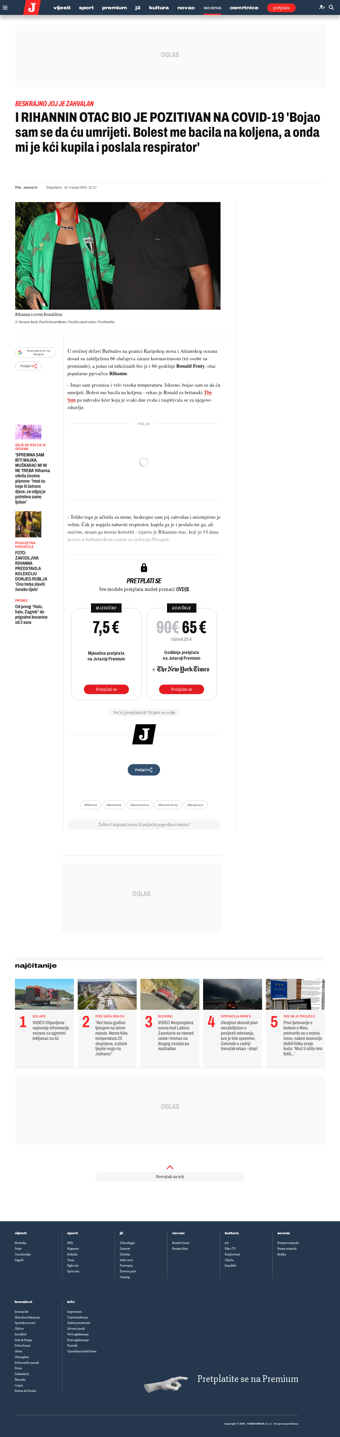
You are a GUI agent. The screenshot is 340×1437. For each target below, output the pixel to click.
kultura (232, 1233)
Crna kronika (23, 1254)
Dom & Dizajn (23, 1340)
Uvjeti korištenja (77, 1317)
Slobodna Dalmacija (27, 1317)
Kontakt (72, 1346)
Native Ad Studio (25, 1391)
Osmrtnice (244, 7)
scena (283, 1233)
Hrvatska (20, 1243)
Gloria (18, 1351)
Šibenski (20, 1380)
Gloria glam (22, 1357)
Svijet (18, 1249)
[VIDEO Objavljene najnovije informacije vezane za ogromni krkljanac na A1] (44, 995)
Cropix (19, 1385)
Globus (19, 1329)
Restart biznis (180, 1243)
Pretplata (281, 7)
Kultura (159, 7)
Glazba (229, 1260)
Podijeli (25, 366)
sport (72, 1233)
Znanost (125, 1249)
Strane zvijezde (287, 1249)
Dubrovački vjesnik (27, 1363)
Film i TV (230, 1249)
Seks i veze (126, 1260)
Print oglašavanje (78, 1340)
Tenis (70, 1260)
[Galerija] (118, 256)
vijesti (21, 1233)
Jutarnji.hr (30, 187)
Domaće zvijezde (288, 1243)
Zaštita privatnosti (78, 1323)
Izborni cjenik (76, 1329)
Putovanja (126, 1266)
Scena (212, 7)
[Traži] (331, 7)
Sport (86, 7)
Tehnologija (127, 1243)
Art (227, 1243)
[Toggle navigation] (4, 6)
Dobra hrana (22, 1346)
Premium (114, 7)
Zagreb (19, 1260)
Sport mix (73, 1271)
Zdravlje (125, 1254)
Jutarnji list (21, 1312)
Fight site (73, 1266)
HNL (70, 1243)
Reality (281, 1254)
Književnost (232, 1254)
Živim (18, 1368)
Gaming (125, 1277)
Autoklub (21, 1334)
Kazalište (230, 1266)
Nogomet (73, 1249)
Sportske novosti (25, 1323)
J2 (137, 7)
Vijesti (62, 7)
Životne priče (128, 1271)
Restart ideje (180, 1249)
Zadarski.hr (22, 1374)
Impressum (74, 1312)
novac (178, 1233)
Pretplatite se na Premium (247, 1379)
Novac (186, 7)
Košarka (72, 1254)
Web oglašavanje (78, 1334)
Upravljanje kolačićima (81, 1351)
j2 (121, 1233)
